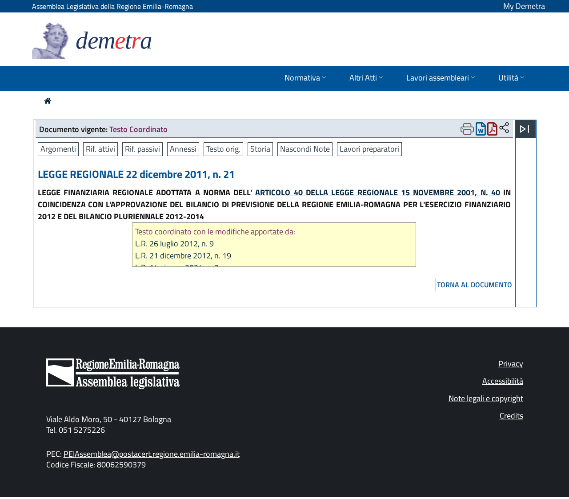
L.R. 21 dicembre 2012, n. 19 (183, 256)
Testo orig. (223, 149)
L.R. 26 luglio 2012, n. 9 (174, 243)
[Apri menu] (524, 129)
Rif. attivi (100, 149)
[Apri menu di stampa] (467, 129)
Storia (260, 149)
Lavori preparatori (369, 149)
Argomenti (58, 149)
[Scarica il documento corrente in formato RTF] (481, 131)
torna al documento (474, 284)
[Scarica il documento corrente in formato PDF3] (492, 131)
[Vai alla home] (48, 101)
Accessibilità (502, 381)
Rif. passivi (142, 149)
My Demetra (524, 6)
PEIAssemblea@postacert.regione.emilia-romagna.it (152, 454)
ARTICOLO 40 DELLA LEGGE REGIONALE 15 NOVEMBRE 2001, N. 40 (377, 192)
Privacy (510, 364)
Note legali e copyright (486, 398)
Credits (511, 416)
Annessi (183, 149)
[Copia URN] (504, 128)
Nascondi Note (305, 149)
